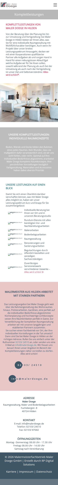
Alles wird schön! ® (34, 272)
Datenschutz (44, 471)
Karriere (11, 471)
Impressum (26, 471)
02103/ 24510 (22, 342)
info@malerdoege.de (25, 345)
